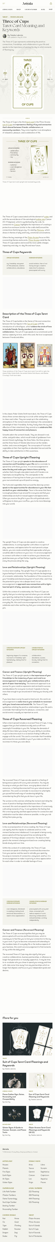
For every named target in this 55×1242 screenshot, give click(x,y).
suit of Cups (7, 125)
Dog (16, 1233)
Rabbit (5, 1229)
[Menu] (8, 3)
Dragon (5, 1233)
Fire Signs (6, 1172)
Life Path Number (31, 9)
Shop (50, 9)
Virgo (31, 1182)
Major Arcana (33, 237)
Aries (31, 1165)
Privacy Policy (15, 1152)
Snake (5, 1236)
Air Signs (6, 1179)
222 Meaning (34, 1192)
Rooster (17, 1229)
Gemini (32, 1172)
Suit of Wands (34, 1226)
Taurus (31, 1168)
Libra (43, 1165)
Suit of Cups (33, 1229)
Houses (5, 1165)
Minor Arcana (16, 17)
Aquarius (44, 1179)
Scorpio (44, 1168)
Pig (15, 1236)
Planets (5, 1168)
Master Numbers (9, 1195)
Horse (16, 1219)
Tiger (5, 1226)
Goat (16, 1222)
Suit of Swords (34, 1233)
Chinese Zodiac (9, 1215)
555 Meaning (34, 1202)
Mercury (40, 230)
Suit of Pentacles (35, 1236)
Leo (30, 1179)
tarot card (30, 122)
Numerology (8, 1188)
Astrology (7, 1161)
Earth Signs (7, 1175)
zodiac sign (40, 219)
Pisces (43, 1182)
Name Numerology (10, 1199)
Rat (4, 1219)
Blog (43, 9)
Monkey (17, 1226)
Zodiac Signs (7, 9)
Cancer (17, 225)
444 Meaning (34, 1199)
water (46, 217)
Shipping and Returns (26, 1152)
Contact (35, 1152)
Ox (4, 1222)
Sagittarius (45, 1172)
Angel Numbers (35, 1188)
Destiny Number (9, 1206)
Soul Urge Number (9, 1202)
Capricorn (45, 1175)
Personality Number (10, 1209)
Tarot (18, 9)
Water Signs (7, 1182)
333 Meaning (34, 1195)
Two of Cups (32, 324)
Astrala (27, 3)
